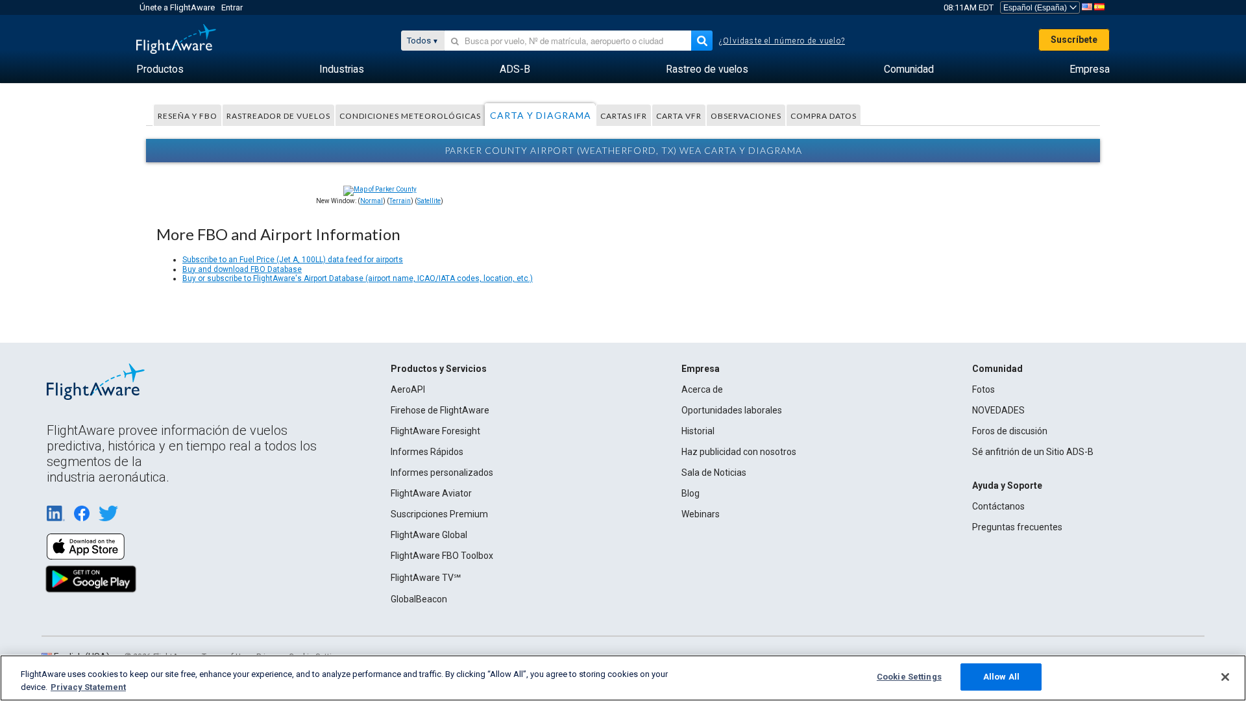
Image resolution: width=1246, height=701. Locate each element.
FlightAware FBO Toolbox (442, 555)
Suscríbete (1074, 39)
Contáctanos (998, 506)
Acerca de (702, 389)
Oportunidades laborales (731, 410)
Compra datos (823, 116)
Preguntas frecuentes (1017, 527)
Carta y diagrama (540, 115)
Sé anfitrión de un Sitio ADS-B (1032, 452)
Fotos (983, 389)
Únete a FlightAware (177, 7)
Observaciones (746, 116)
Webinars (700, 514)
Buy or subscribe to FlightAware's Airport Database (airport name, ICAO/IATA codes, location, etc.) (357, 278)
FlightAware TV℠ (426, 577)
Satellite (429, 200)
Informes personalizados (442, 472)
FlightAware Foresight (435, 431)
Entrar (232, 7)
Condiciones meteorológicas (410, 116)
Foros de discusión (1009, 431)
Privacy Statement (88, 687)
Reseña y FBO (187, 116)
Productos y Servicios (439, 368)
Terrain (400, 200)
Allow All (1001, 677)
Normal (371, 200)
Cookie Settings (909, 677)
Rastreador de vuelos (278, 116)
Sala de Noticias (713, 472)
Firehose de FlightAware (440, 410)
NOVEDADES (998, 410)
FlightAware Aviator (431, 493)
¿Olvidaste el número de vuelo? (782, 40)
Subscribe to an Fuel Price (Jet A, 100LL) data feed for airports (292, 259)
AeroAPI (408, 389)
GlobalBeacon (419, 599)
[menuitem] (160, 69)
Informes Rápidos (427, 452)
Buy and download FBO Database (242, 269)
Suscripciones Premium (439, 514)
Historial (698, 431)
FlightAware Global (429, 535)
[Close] (1225, 677)
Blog (690, 493)
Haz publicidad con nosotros (738, 452)
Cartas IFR (623, 116)
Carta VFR (679, 116)
